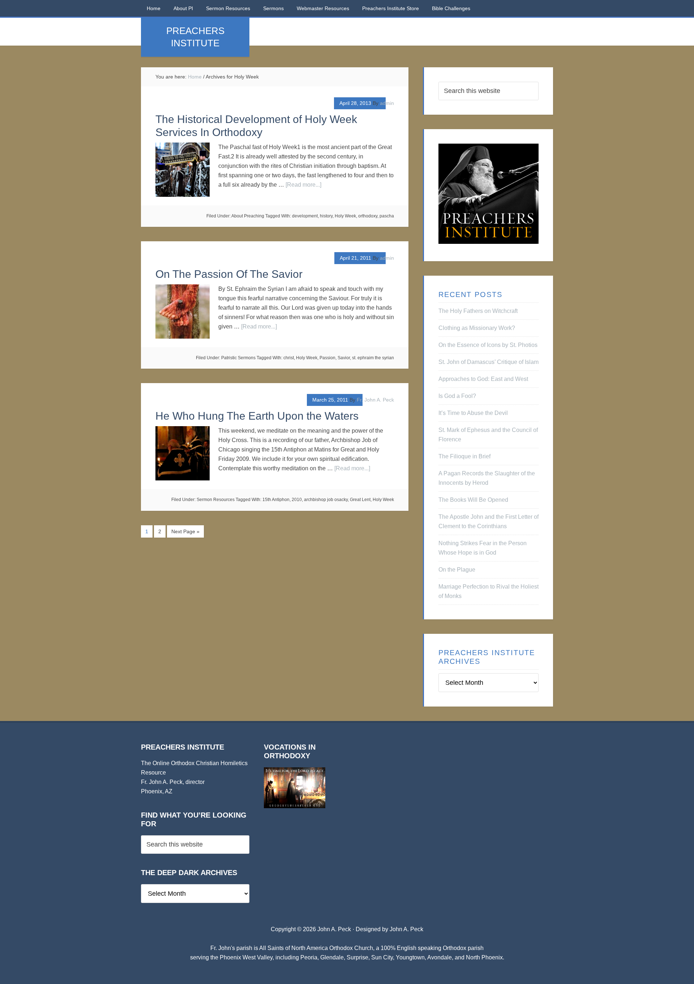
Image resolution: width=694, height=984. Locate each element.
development (305, 216)
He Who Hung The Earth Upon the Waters (257, 416)
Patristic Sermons (238, 357)
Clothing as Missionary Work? (476, 328)
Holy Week (345, 216)
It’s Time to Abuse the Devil (473, 413)
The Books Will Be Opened (473, 500)
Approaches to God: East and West (483, 379)
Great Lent (360, 499)
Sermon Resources (216, 499)
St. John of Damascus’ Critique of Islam (488, 362)
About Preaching (247, 216)
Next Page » (185, 531)
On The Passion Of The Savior (229, 274)
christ (288, 357)
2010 (297, 499)
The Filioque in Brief (464, 456)
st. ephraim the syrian (373, 357)
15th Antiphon (276, 499)
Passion (327, 357)
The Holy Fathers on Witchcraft (478, 311)
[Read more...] (303, 185)
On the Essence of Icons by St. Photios (487, 345)
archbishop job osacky (326, 499)
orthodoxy (367, 216)
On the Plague (456, 570)
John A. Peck (406, 929)
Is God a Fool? (457, 396)
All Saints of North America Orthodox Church (316, 948)
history (326, 216)
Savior (344, 357)
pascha (387, 216)
